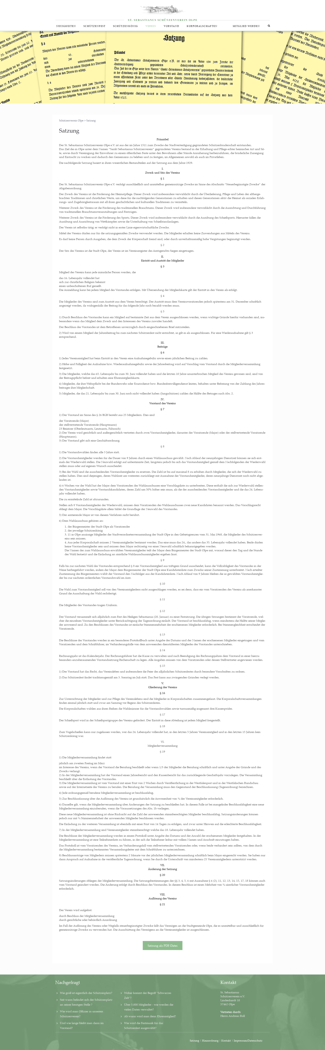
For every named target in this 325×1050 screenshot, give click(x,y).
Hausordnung (210, 1040)
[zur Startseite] (162, 10)
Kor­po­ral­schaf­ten (202, 26)
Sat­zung (69, 130)
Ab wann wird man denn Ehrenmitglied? (150, 1016)
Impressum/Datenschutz (248, 1040)
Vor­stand (171, 26)
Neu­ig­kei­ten (66, 26)
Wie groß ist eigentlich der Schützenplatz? (86, 993)
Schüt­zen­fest (95, 26)
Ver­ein (151, 26)
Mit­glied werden (246, 26)
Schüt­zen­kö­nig (125, 26)
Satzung (194, 1040)
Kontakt (226, 1040)
